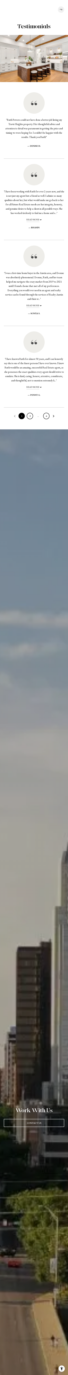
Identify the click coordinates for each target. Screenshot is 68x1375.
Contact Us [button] (34, 1123)
